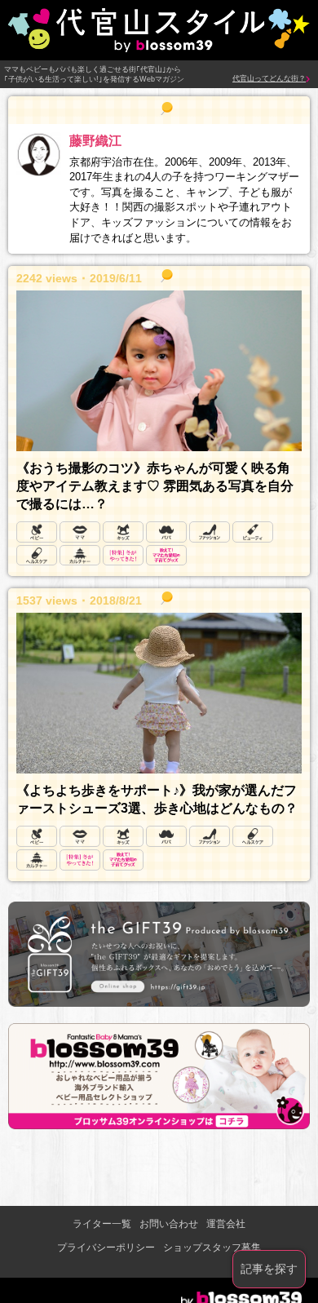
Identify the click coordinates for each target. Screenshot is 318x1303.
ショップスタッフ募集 (212, 1247)
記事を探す (269, 1268)
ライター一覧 (102, 1224)
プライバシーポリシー (106, 1247)
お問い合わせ (168, 1224)
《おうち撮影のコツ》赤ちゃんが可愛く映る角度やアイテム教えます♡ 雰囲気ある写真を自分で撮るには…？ (155, 486)
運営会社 (225, 1224)
